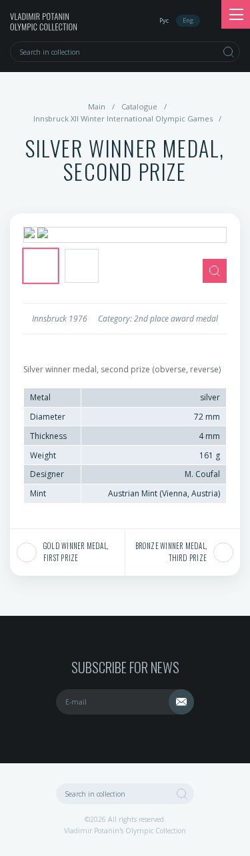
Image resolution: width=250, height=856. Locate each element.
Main (96, 106)
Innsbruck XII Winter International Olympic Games (123, 118)
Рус (164, 20)
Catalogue (139, 106)
